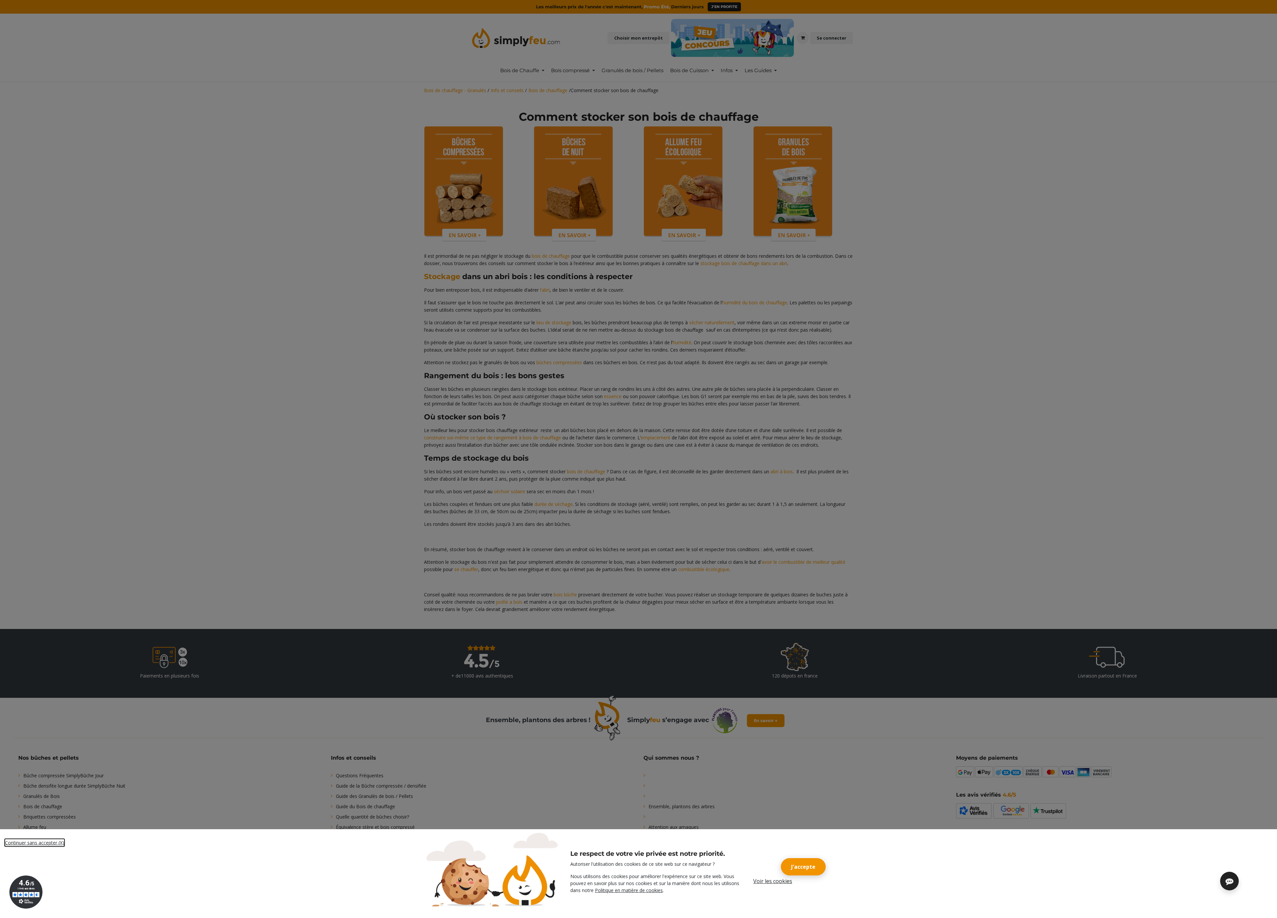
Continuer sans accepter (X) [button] (34, 843)
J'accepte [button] (803, 866)
